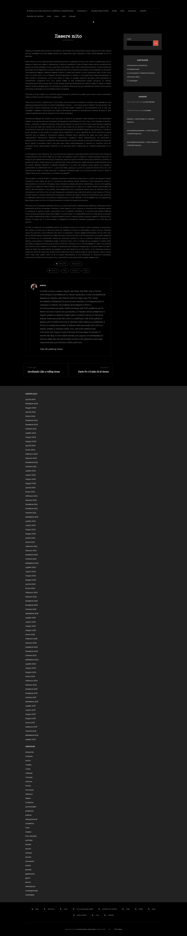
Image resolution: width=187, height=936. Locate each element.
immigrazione (31, 819)
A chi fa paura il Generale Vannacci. (141, 73)
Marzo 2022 (30, 492)
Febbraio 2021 (31, 546)
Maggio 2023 (30, 441)
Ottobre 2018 (30, 656)
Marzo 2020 (30, 588)
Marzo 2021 (30, 542)
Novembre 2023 (31, 425)
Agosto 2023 (30, 433)
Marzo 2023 (30, 450)
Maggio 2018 (30, 672)
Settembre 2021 (31, 517)
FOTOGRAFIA (81, 11)
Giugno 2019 (30, 626)
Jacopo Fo (75, 270)
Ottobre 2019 (30, 609)
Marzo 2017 (30, 723)
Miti (85, 270)
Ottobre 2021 (30, 513)
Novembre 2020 (31, 555)
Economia (29, 790)
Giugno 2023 (30, 437)
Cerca (129, 39)
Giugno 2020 (30, 576)
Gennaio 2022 (31, 500)
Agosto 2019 (30, 618)
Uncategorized (31, 891)
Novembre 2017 (31, 693)
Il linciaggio (132, 81)
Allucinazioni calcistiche (137, 65)
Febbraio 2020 (31, 593)
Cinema (28, 765)
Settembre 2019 (31, 614)
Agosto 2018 (30, 664)
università (29, 895)
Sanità (28, 849)
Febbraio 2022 (31, 496)
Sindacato (29, 861)
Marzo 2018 (30, 676)
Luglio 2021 (30, 525)
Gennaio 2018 (31, 685)
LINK (64, 16)
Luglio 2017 (30, 710)
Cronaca (29, 777)
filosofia (29, 803)
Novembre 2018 (31, 651)
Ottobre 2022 (30, 467)
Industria (29, 824)
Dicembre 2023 (31, 420)
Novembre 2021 (31, 509)
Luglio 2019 (30, 622)
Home (94, 929)
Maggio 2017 (30, 718)
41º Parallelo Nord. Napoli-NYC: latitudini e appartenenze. (50, 11)
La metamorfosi (149, 102)
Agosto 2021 (30, 521)
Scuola (28, 857)
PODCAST (72, 16)
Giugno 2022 (30, 479)
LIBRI (56, 16)
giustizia (29, 811)
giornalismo (76, 263)
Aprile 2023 (30, 446)
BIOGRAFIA (132, 11)
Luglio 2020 (30, 572)
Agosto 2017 (30, 706)
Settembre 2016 (31, 735)
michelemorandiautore (135, 130)
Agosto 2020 (30, 567)
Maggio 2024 (30, 408)
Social (28, 865)
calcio (28, 761)
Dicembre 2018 (31, 647)
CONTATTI (143, 11)
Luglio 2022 (30, 475)
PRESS (114, 11)
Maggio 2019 (30, 630)
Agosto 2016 (30, 739)
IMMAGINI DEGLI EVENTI (99, 11)
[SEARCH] (93, 22)
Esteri (28, 798)
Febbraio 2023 (31, 454)
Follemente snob (133, 69)
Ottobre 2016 (30, 731)
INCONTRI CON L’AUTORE (35, 16)
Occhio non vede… (133, 77)
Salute (28, 845)
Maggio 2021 (30, 534)
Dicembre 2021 (31, 504)
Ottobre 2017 (30, 697)
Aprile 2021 (30, 538)
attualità (62, 263)
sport (27, 878)
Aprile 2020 (30, 584)
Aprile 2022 (30, 488)
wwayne (130, 119)
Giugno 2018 (30, 668)
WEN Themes (118, 929)
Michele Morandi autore (84, 929)
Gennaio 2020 (31, 597)
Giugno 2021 (30, 530)
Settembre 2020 (32, 563)
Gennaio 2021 (31, 551)
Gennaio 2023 (31, 458)
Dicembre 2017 (31, 689)
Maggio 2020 (30, 580)
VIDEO (122, 11)
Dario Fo (54, 270)
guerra (28, 815)
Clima (27, 769)
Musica (28, 832)
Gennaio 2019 (31, 643)
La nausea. (147, 110)
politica (29, 840)
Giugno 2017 (30, 714)
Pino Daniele (30, 836)
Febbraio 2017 (31, 727)
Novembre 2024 (31, 404)
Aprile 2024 (30, 412)
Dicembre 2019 (31, 601)
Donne (28, 786)
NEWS (49, 16)
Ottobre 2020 (31, 559)
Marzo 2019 (30, 635)
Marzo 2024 (30, 416)
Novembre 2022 (31, 462)
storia (28, 882)
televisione (30, 886)
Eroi (64, 270)
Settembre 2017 (31, 702)
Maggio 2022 (30, 483)
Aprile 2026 (30, 399)
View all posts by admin (51, 349)
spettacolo (30, 874)
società (28, 870)
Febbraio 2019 (31, 639)
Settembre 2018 (31, 660)
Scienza (28, 853)
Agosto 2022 (30, 471)
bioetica (29, 756)
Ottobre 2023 (31, 429)
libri (27, 828)
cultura (28, 782)
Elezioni (29, 794)
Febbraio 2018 (31, 681)
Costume (28, 773)
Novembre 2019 (31, 605)
